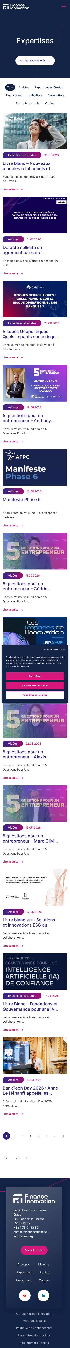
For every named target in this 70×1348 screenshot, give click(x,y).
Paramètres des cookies (34, 1335)
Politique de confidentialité (34, 1328)
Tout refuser (35, 676)
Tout (10, 87)
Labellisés (36, 95)
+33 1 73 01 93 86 (25, 1227)
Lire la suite (10, 189)
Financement (15, 95)
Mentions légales (34, 1320)
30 (17, 1157)
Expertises (24, 1272)
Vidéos (49, 103)
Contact (44, 1280)
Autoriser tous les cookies (35, 685)
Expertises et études (49, 87)
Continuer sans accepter (54, 649)
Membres (44, 1264)
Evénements (24, 1280)
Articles (24, 87)
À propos (24, 1264)
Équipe (44, 1272)
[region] (35, 674)
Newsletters (56, 95)
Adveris (44, 1343)
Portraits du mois (27, 103)
